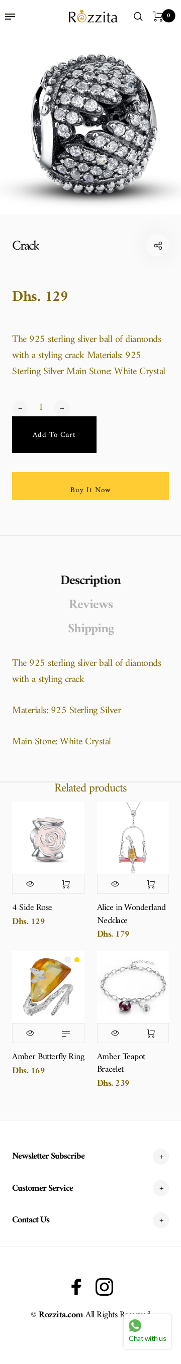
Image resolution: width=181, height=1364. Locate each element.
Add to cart (66, 884)
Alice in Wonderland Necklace (131, 914)
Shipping (91, 629)
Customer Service (42, 1188)
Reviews (91, 605)
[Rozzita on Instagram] (104, 1287)
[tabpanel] (90, 123)
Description (90, 581)
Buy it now (90, 490)
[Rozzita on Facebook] (76, 1287)
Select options (66, 1033)
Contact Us (30, 1220)
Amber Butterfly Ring (48, 1057)
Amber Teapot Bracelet (121, 1063)
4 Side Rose (32, 908)
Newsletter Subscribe (48, 1156)
